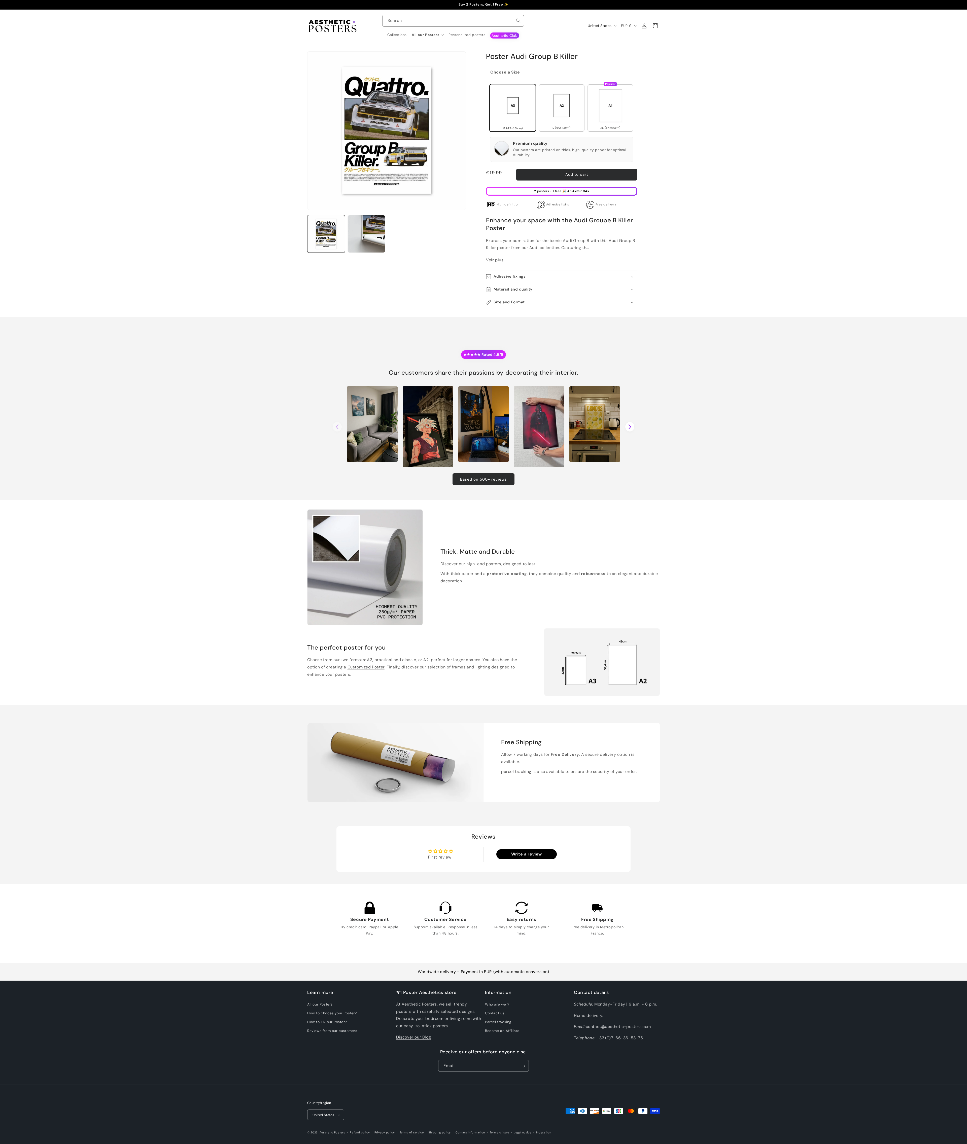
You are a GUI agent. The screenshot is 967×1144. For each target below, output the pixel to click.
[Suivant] (630, 427)
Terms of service (412, 1132)
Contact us (494, 1013)
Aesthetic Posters (332, 1132)
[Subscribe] (523, 1066)
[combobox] (453, 20)
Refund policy (360, 1132)
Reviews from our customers (332, 1030)
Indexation (543, 1132)
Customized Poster (366, 667)
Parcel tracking (498, 1021)
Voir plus (494, 260)
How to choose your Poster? (332, 1013)
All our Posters (320, 1004)
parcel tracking (516, 771)
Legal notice (522, 1132)
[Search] (518, 20)
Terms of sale (499, 1132)
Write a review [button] (526, 854)
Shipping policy (439, 1132)
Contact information (470, 1132)
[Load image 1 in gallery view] (326, 234)
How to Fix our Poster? (327, 1021)
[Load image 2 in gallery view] (366, 234)
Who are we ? (497, 1004)
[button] (427, 35)
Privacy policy (384, 1132)
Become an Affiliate (502, 1030)
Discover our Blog (413, 1037)
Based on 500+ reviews (483, 479)
